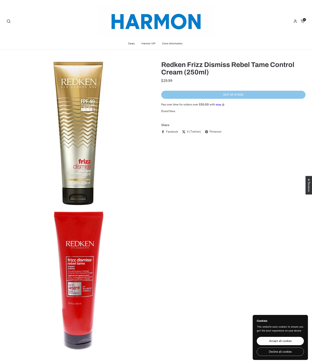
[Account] (295, 21)
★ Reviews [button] (309, 185)
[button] (8, 21)
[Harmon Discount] (156, 21)
